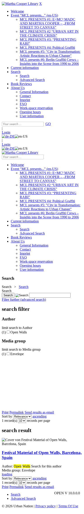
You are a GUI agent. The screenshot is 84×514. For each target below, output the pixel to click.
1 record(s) (9, 420)
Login (6, 132)
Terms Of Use (68, 506)
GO (48, 124)
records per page (38, 420)
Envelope (17, 354)
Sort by (7, 416)
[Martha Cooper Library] (20, 4)
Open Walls (18, 332)
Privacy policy (45, 506)
